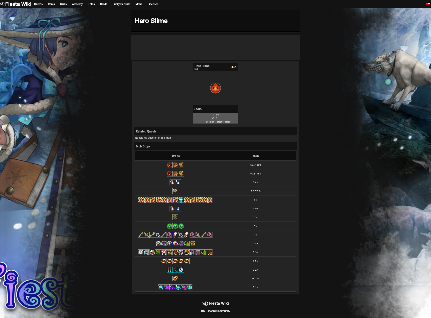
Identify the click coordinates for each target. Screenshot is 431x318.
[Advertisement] (215, 47)
